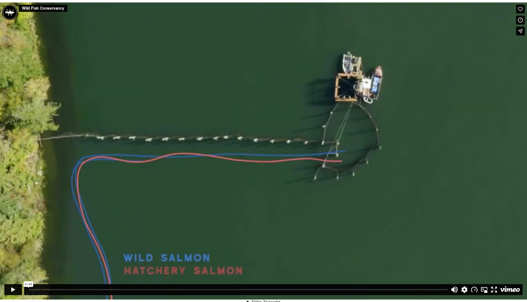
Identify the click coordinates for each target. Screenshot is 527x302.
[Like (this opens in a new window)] (520, 9)
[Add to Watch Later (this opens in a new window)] (520, 20)
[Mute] (454, 289)
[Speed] (474, 289)
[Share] (520, 31)
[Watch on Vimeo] (510, 289)
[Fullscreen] (494, 289)
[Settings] (464, 289)
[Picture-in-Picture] (484, 289)
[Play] (13, 289)
